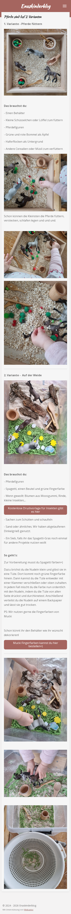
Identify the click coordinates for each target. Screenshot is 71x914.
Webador (28, 909)
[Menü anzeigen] (64, 6)
